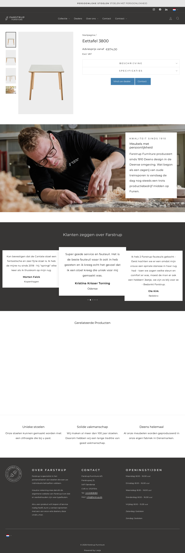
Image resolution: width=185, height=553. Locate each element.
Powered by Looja (92, 550)
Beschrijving (130, 63)
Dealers (78, 18)
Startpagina (88, 35)
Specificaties (131, 70)
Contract (120, 18)
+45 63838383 (91, 493)
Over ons (91, 18)
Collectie (63, 18)
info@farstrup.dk (94, 497)
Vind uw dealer (122, 81)
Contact (106, 18)
